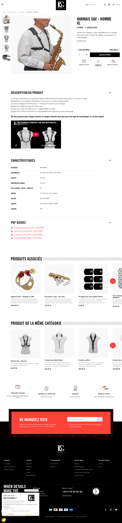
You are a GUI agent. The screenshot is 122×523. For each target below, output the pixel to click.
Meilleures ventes (9, 469)
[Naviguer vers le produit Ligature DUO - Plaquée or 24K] (25, 279)
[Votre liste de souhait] (113, 5)
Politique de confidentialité (82, 472)
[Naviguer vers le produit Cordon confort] (93, 342)
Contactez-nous (78, 475)
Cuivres (28, 469)
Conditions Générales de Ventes (83, 469)
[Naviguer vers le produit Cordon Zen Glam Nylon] (59, 342)
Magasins (53, 467)
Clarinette (29, 467)
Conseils (100, 464)
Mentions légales (79, 467)
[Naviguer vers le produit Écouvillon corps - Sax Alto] (59, 279)
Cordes (28, 472)
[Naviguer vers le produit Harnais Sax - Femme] (25, 343)
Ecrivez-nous (66, 495)
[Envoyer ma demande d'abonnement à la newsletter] (100, 419)
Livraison (76, 464)
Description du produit (27, 93)
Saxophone (29, 464)
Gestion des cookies (81, 516)
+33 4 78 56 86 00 (72, 491)
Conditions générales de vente (65, 516)
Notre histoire (54, 464)
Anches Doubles (30, 475)
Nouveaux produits (9, 467)
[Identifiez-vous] (105, 5)
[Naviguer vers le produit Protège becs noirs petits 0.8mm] (93, 279)
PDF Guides (18, 222)
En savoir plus (81, 41)
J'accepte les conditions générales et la (86, 425)
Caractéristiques (23, 160)
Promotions (7, 464)
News (100, 467)
